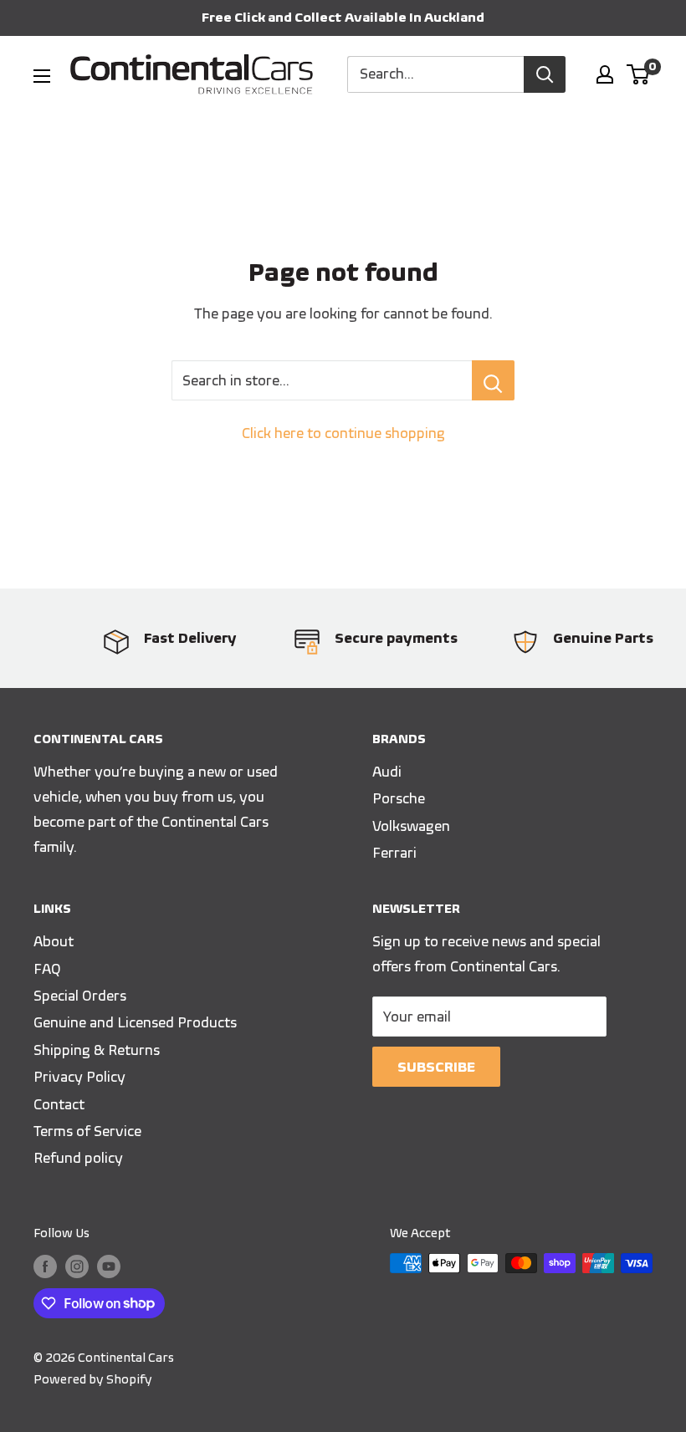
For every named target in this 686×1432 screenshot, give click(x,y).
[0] (638, 74)
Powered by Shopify (92, 1379)
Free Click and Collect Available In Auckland (343, 17)
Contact (58, 1104)
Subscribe (436, 1066)
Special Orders (79, 995)
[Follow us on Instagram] (77, 1265)
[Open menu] (41, 76)
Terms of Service (87, 1131)
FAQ (47, 969)
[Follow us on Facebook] (45, 1265)
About (53, 941)
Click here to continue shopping (343, 433)
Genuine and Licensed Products (135, 1022)
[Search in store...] (493, 380)
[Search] (545, 74)
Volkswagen (411, 826)
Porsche (398, 798)
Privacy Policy (79, 1076)
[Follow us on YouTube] (108, 1265)
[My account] (604, 74)
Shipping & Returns (96, 1050)
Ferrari (394, 852)
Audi (387, 771)
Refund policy (78, 1157)
